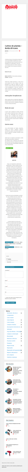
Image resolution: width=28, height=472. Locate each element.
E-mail (6, 286)
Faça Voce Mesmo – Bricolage (14, 331)
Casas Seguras (10, 320)
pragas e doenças (12, 243)
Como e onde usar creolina (11, 438)
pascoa (6, 51)
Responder (9, 262)
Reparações (10, 348)
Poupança (9, 343)
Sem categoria (10, 355)
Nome (6, 280)
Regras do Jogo (10, 345)
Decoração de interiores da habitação (13, 328)
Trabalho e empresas (12, 357)
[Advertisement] (14, 24)
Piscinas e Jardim (11, 341)
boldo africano (16, 242)
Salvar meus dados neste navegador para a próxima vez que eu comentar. (13, 298)
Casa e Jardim (10, 317)
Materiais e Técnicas (12, 338)
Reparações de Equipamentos (14, 350)
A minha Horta (17, 247)
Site (5, 292)
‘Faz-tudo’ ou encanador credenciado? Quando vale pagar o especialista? (17, 391)
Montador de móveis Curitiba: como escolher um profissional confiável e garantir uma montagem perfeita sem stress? (17, 371)
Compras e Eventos (11, 324)
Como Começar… (11, 322)
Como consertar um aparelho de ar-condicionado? (17, 431)
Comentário (7, 270)
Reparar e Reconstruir (12, 352)
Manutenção (10, 336)
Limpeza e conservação (12, 334)
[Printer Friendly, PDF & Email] (9, 148)
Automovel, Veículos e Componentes (12, 314)
